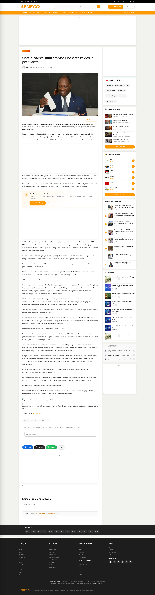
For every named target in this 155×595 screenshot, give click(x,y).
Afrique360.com (38, 413)
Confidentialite (112, 552)
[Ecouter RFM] (133, 160)
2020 (62, 531)
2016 (85, 531)
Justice (38, 12)
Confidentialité (85, 585)
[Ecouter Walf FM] (133, 177)
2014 (96, 531)
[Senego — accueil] (30, 7)
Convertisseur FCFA (53, 547)
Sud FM (80, 572)
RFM (80, 566)
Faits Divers (21, 570)
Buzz (77, 12)
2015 (90, 531)
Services (126, 12)
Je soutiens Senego (37, 203)
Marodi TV (81, 549)
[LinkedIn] (126, 561)
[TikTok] (133, 1)
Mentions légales (75, 585)
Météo (132, 12)
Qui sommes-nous (113, 547)
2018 (73, 531)
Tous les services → (54, 567)
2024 (39, 531)
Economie (21, 554)
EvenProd (81, 552)
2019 (67, 531)
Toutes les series (119, 147)
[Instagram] (122, 561)
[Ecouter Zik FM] (133, 166)
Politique (24, 12)
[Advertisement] (77, 31)
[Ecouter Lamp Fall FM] (133, 189)
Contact (111, 549)
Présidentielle (44, 420)
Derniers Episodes (83, 547)
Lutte (20, 567)
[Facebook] (124, 1)
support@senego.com (99, 583)
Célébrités (71, 12)
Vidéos (90, 12)
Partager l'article (52, 203)
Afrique (55, 12)
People (20, 560)
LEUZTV (81, 554)
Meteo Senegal (52, 549)
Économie (62, 12)
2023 (45, 531)
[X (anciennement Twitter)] (127, 1)
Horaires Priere (53, 554)
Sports (83, 12)
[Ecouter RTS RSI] (133, 183)
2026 (27, 531)
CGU (110, 554)
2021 (56, 531)
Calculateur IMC (53, 560)
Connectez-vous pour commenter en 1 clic (47, 513)
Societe (20, 549)
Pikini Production (83, 557)
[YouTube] (130, 1)
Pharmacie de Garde (54, 557)
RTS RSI (80, 574)
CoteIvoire (26, 420)
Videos (20, 572)
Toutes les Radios (83, 564)
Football (21, 565)
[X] (114, 561)
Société (32, 12)
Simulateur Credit (53, 565)
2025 (33, 531)
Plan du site (68, 585)
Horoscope (51, 562)
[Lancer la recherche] (98, 6)
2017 (79, 531)
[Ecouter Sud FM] (133, 172)
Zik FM (80, 569)
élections (35, 420)
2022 (50, 531)
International (46, 12)
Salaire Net (51, 552)
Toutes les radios (119, 194)
